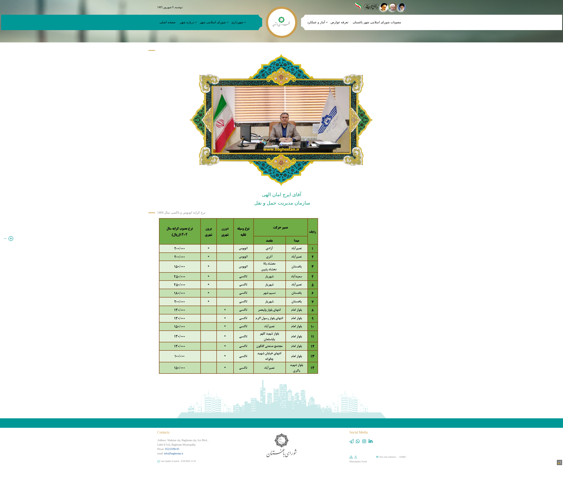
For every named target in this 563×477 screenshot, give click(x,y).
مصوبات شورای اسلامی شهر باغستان (377, 22)
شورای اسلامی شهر (213, 22)
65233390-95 (172, 449)
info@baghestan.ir (173, 453)
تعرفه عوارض (339, 22)
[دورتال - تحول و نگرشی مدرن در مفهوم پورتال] (559, 462)
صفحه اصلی (167, 22)
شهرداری (237, 22)
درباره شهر (187, 22)
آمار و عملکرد (316, 22)
